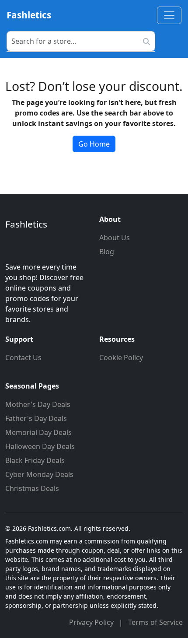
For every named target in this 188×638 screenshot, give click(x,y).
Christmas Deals (32, 488)
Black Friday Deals (35, 460)
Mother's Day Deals (37, 404)
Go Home (94, 144)
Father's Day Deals (36, 418)
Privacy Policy (92, 622)
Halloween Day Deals (40, 446)
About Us (114, 237)
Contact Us (23, 357)
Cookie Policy (121, 357)
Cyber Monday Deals (39, 474)
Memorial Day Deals (38, 432)
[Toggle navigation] (169, 15)
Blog (106, 251)
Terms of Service (155, 622)
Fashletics (29, 15)
